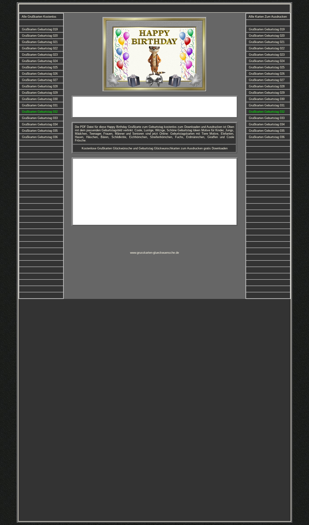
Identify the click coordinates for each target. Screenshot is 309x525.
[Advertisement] (154, 107)
